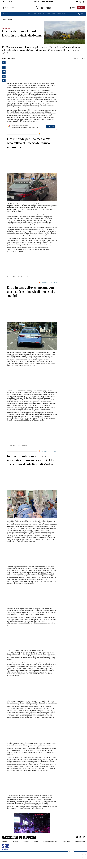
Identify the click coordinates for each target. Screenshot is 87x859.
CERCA (82, 14)
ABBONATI (81, 8)
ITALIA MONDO (32, 14)
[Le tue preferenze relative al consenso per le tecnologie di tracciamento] (84, 856)
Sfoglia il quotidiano (10, 8)
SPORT (39, 14)
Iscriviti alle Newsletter (10, 2)
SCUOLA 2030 (61, 14)
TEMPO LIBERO (47, 14)
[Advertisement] (19, 71)
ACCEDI (74, 8)
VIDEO (54, 14)
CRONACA (24, 14)
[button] (31, 823)
